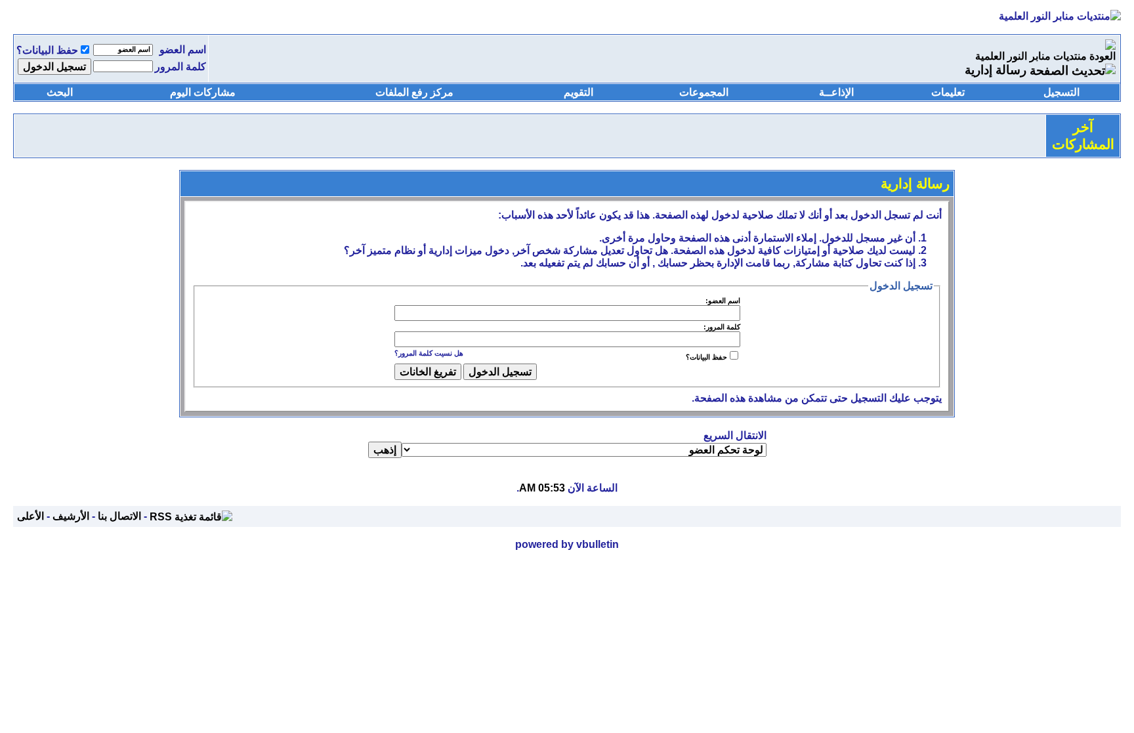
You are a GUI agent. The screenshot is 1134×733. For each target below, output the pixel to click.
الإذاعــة (836, 92)
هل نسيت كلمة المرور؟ (428, 353)
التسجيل (1061, 92)
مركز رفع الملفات (414, 92)
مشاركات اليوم (203, 92)
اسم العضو (182, 49)
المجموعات (703, 92)
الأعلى (30, 516)
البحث (60, 92)
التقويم (578, 92)
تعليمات (948, 92)
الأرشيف (70, 516)
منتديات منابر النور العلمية (1031, 56)
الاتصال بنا (119, 516)
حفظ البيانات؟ (47, 50)
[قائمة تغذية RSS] (191, 516)
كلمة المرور (180, 66)
